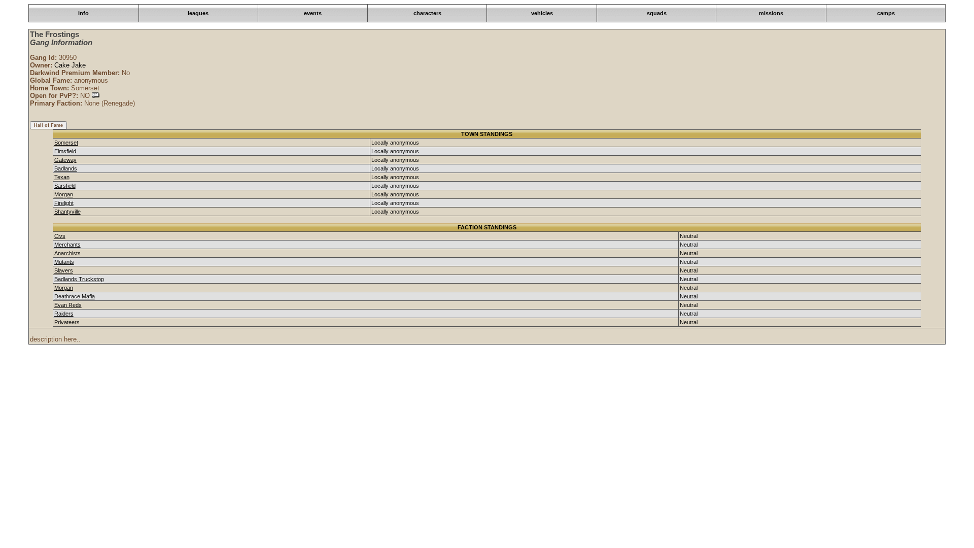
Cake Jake (70, 65)
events (313, 13)
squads (657, 13)
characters (427, 13)
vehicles (542, 13)
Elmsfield (65, 151)
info (83, 13)
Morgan (63, 194)
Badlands (65, 168)
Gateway (65, 160)
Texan (61, 177)
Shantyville (67, 212)
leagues (198, 13)
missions (771, 13)
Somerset (66, 143)
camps (886, 13)
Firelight (64, 203)
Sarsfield (65, 186)
